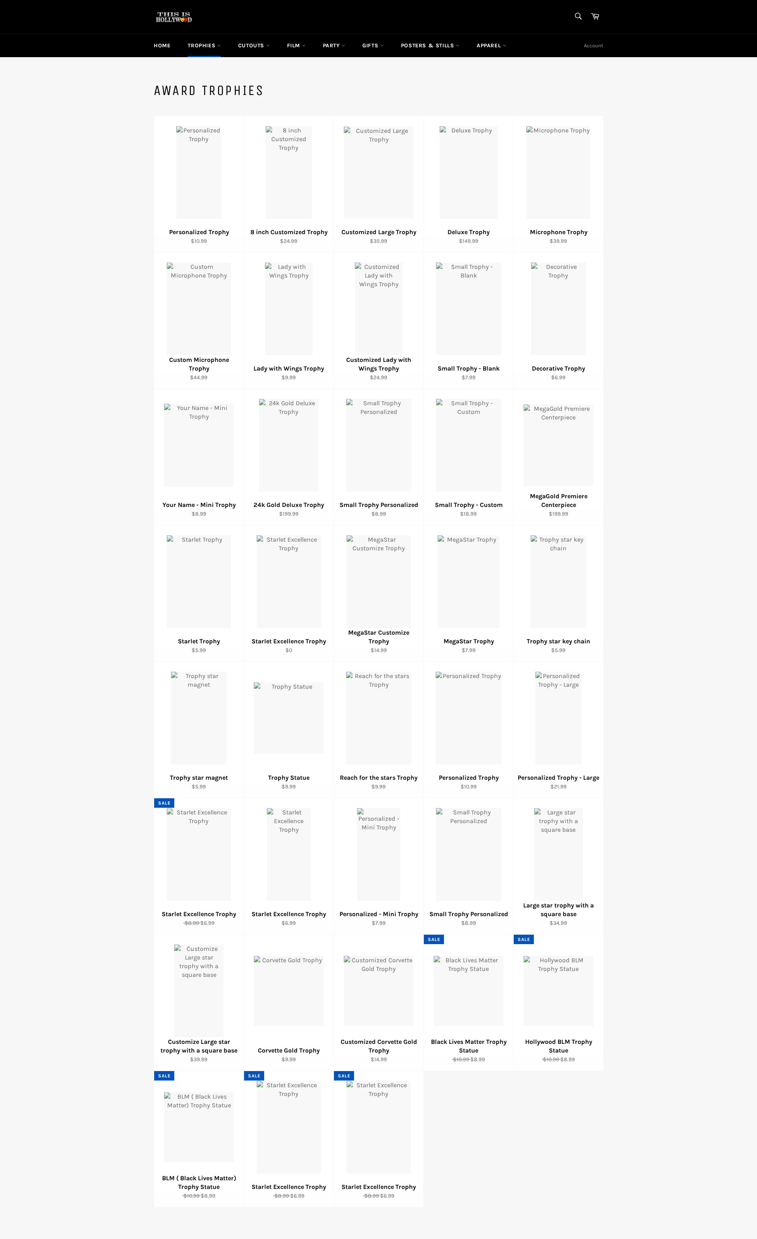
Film (294, 45)
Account (593, 45)
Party (332, 45)
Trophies (202, 45)
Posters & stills (428, 45)
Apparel (490, 45)
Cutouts (252, 45)
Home (162, 45)
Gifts (371, 45)
